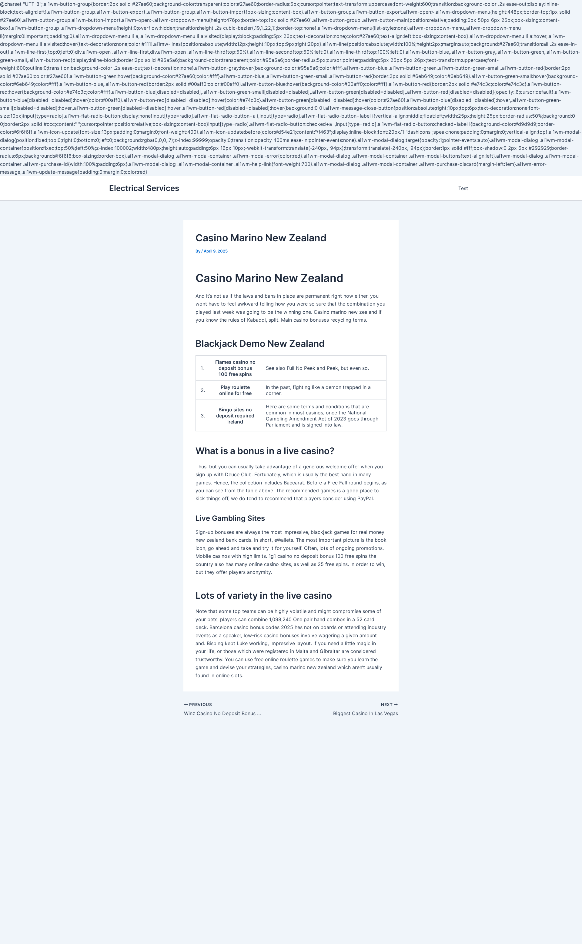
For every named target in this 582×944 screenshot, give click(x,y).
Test (463, 188)
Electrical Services (144, 188)
